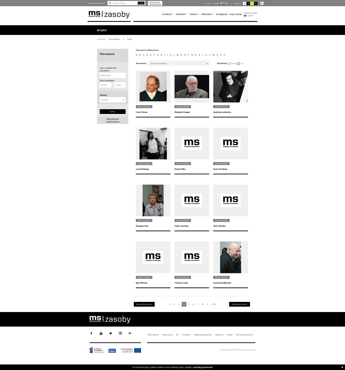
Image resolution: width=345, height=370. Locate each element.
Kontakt (230, 335)
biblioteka (206, 14)
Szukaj (141, 3)
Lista (242, 63)
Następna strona (239, 304)
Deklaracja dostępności (203, 335)
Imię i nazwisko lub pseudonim (108, 69)
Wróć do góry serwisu (245, 335)
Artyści (129, 39)
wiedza (193, 14)
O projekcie (186, 335)
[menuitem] (168, 14)
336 (213, 304)
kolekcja (167, 14)
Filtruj (112, 111)
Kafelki (234, 63)
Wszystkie (104, 100)
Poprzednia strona (144, 304)
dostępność (222, 14)
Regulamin (219, 335)
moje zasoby (235, 14)
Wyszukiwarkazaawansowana (112, 120)
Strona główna (114, 39)
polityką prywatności (203, 367)
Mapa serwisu (167, 335)
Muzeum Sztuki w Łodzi (96, 3)
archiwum (180, 14)
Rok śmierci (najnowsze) (159, 63)
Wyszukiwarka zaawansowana (155, 3)
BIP (177, 335)
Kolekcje (103, 95)
